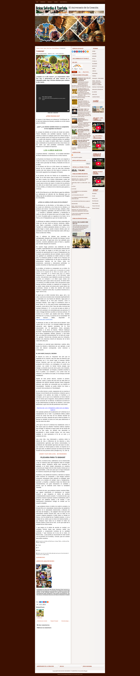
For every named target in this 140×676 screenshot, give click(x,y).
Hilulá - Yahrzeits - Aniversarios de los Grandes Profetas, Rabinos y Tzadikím (97, 82)
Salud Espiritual (64, 2)
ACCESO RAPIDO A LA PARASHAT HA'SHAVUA (84, 89)
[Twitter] (73, 52)
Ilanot (45, 48)
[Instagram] (81, 52)
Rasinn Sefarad (95, 208)
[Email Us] (85, 52)
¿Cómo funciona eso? (53, 116)
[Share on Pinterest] (44, 602)
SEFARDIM (94, 73)
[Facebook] (75, 52)
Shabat (43, 14)
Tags (79, 71)
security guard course (78, 674)
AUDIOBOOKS (40, 557)
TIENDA (94, 76)
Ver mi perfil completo (77, 157)
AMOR (93, 68)
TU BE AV (94, 61)
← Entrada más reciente (41, 621)
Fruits (41, 48)
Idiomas (73, 14)
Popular (74, 71)
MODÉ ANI (80, 99)
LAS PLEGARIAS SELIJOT (78, 195)
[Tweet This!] (42, 602)
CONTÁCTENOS (96, 97)
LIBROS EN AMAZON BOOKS (45, 561)
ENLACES (94, 94)
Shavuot (60, 14)
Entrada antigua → (65, 621)
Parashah (50, 2)
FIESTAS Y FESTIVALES (97, 87)
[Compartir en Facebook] (43, 604)
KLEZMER (94, 63)
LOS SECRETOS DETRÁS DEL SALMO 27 (81, 201)
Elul (49, 14)
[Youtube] (83, 52)
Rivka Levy (94, 198)
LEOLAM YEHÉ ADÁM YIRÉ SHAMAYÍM (83, 141)
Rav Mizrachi (95, 201)
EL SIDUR (94, 92)
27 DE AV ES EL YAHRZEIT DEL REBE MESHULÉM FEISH (80, 214)
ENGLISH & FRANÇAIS (97, 89)
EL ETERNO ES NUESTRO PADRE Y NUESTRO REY (80, 198)
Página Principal (54, 621)
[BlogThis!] (41, 604)
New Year (49, 48)
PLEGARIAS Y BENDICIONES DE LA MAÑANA (83, 120)
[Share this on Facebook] (40, 602)
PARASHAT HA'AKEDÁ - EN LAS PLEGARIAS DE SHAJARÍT (84, 131)
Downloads (43, 2)
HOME (93, 51)
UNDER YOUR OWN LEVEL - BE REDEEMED (53, 454)
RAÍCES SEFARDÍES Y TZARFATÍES (69, 671)
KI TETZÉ (74, 189)
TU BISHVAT (40, 51)
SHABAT (94, 53)
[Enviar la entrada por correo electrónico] (37, 604)
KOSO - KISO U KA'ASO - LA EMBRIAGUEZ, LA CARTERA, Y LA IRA (81, 206)
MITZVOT (94, 66)
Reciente (56, 2)
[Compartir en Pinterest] (45, 604)
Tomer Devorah (96, 205)
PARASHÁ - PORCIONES (98, 78)
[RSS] (88, 52)
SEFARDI (94, 56)
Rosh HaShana (55, 48)
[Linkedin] (79, 52)
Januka (54, 14)
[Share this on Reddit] (47, 602)
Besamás (94, 193)
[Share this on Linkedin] (46, 602)
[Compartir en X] (42, 604)
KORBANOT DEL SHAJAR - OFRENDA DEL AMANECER (84, 79)
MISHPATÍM (75, 203)
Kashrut (67, 14)
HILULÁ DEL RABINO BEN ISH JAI (80, 176)
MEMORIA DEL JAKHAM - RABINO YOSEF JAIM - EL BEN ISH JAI (80, 179)
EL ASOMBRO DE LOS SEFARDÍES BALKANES (79, 192)
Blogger (85, 671)
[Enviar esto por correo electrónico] (39, 604)
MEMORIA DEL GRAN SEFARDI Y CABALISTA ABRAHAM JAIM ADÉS (80, 210)
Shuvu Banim (95, 203)
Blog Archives (86, 71)
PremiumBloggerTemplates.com (67, 674)
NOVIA (94, 58)
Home (37, 2)
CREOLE (94, 71)
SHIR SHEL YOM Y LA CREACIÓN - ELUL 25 (83, 109)
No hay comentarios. (60, 53)
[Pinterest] (77, 52)
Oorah (93, 196)
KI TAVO (73, 186)
